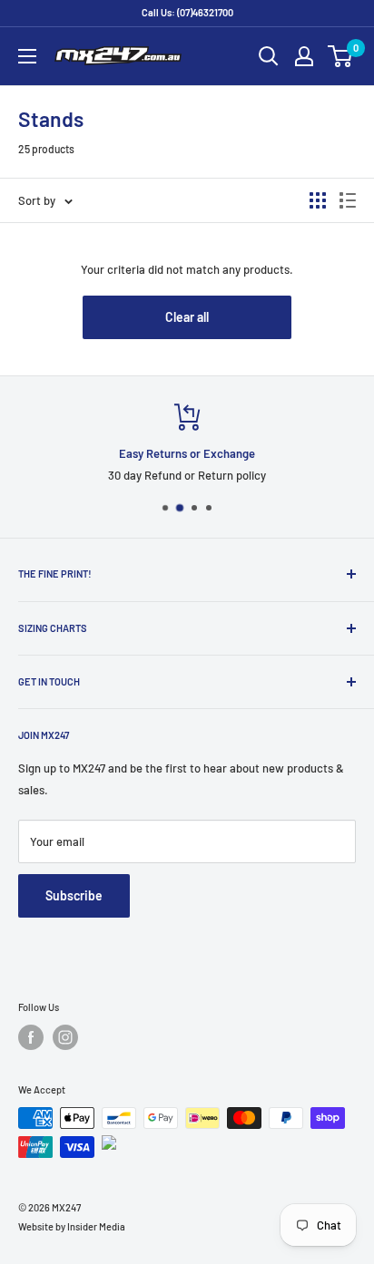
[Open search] (269, 56)
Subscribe (74, 895)
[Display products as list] (348, 200)
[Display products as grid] (318, 200)
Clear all (187, 317)
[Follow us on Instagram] (65, 1037)
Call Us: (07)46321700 (187, 12)
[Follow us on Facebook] (31, 1037)
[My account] (304, 56)
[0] (341, 56)
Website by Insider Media (71, 1226)
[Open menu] (27, 56)
